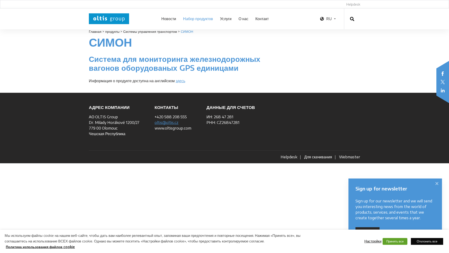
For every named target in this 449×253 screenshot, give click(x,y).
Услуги (226, 18)
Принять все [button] (395, 241)
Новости (168, 18)
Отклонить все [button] (427, 241)
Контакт (262, 18)
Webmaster (349, 157)
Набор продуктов (198, 18)
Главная (95, 31)
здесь (180, 80)
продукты (112, 31)
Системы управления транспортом (150, 31)
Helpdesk (353, 4)
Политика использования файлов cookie (40, 247)
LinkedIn (442, 90)
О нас (243, 18)
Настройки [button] (372, 241)
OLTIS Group (109, 18)
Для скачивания (318, 157)
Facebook (442, 73)
